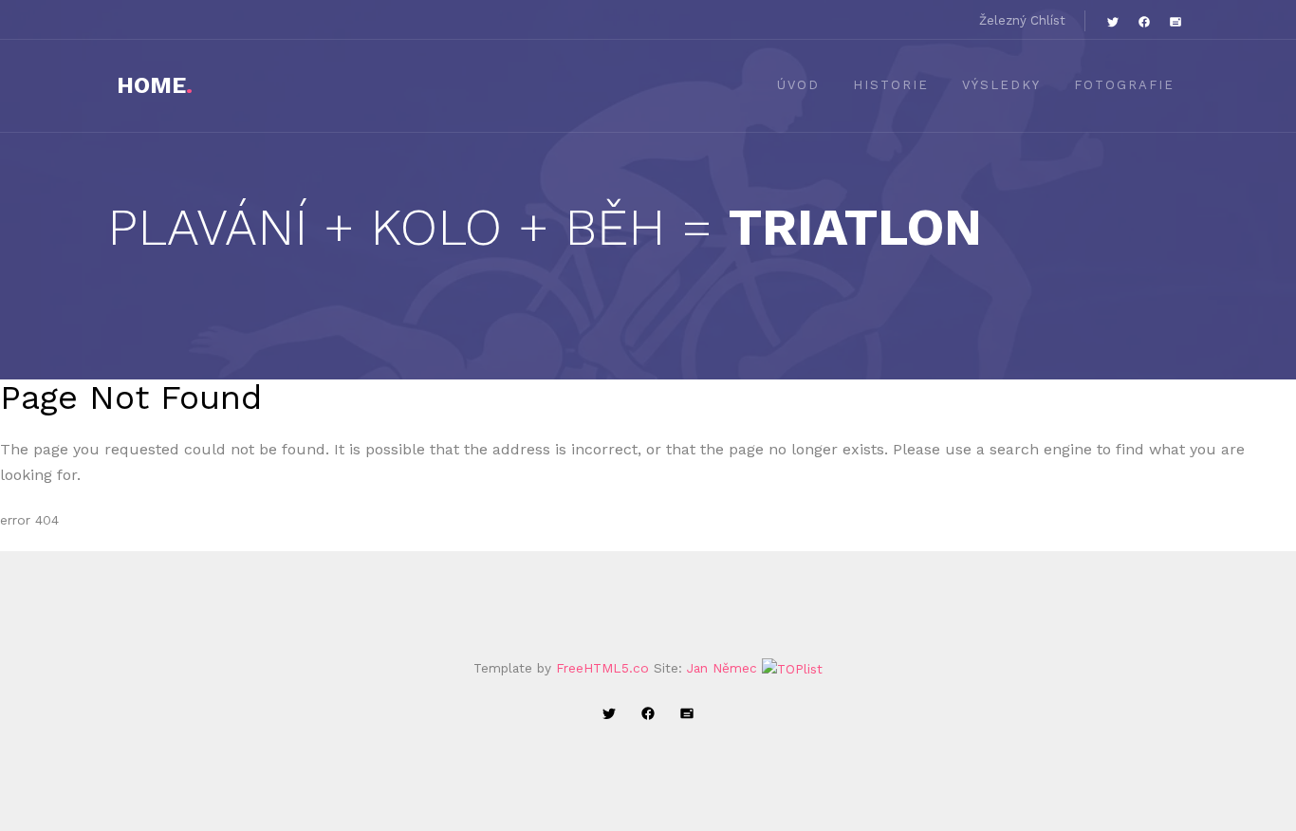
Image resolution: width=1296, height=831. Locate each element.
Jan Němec (722, 667)
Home (155, 85)
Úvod (798, 85)
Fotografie (1124, 85)
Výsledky (1001, 85)
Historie (891, 85)
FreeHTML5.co (602, 667)
